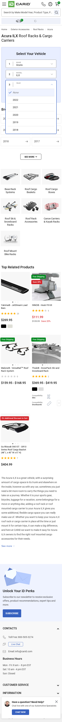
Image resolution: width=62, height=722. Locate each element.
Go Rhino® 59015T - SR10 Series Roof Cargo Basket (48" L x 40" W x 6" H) (13, 449)
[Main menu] (4, 4)
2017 (37, 141)
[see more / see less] (30, 157)
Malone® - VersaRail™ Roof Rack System (14, 369)
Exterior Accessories (20, 29)
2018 (6, 141)
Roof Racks (38, 29)
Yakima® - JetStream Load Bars (14, 306)
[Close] (56, 701)
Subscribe (12, 613)
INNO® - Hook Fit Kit (42, 305)
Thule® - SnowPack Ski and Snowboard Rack (45, 369)
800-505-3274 (25, 637)
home (4, 29)
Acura (50, 29)
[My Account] (50, 4)
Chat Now (20, 712)
